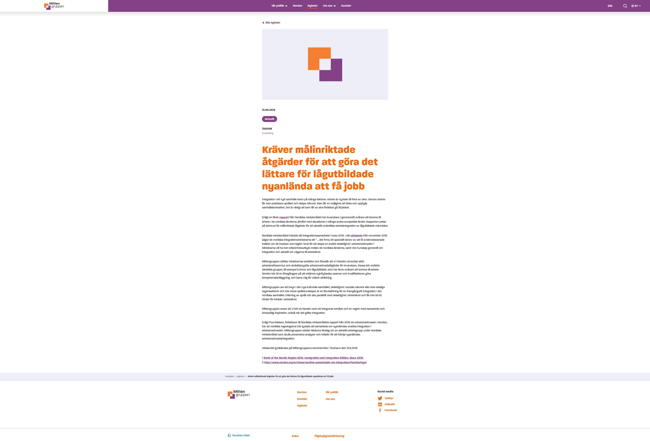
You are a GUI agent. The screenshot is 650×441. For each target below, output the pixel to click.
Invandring (267, 133)
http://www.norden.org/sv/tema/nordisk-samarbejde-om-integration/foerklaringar (315, 362)
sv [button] (636, 5)
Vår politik (278, 5)
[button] (285, 5)
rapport (284, 217)
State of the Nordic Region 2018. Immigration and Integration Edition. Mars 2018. (314, 357)
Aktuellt (269, 119)
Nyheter (313, 5)
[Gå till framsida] (54, 6)
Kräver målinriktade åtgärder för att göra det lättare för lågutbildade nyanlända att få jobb (290, 376)
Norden (297, 5)
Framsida (229, 376)
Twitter (389, 398)
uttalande (357, 235)
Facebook (391, 410)
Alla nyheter (272, 22)
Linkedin (390, 404)
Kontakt (346, 5)
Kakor (295, 436)
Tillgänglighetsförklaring (329, 436)
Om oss (327, 5)
